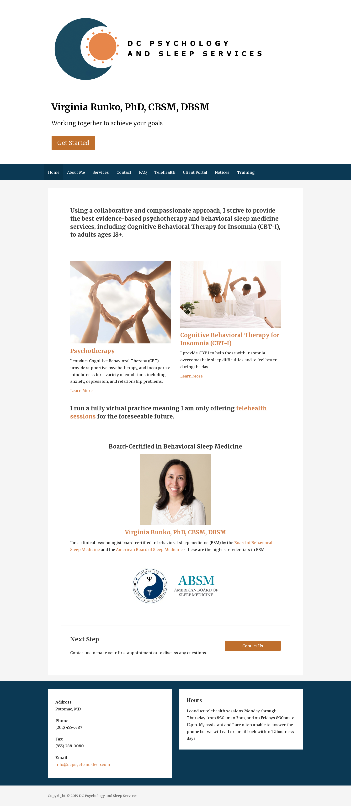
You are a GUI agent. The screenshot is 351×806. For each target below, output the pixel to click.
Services (101, 172)
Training (246, 172)
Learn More (81, 390)
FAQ (143, 172)
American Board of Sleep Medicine (149, 549)
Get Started (73, 143)
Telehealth (164, 172)
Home (53, 172)
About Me (76, 172)
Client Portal (195, 172)
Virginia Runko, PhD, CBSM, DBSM (175, 532)
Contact (124, 172)
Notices (222, 172)
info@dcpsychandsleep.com (82, 764)
